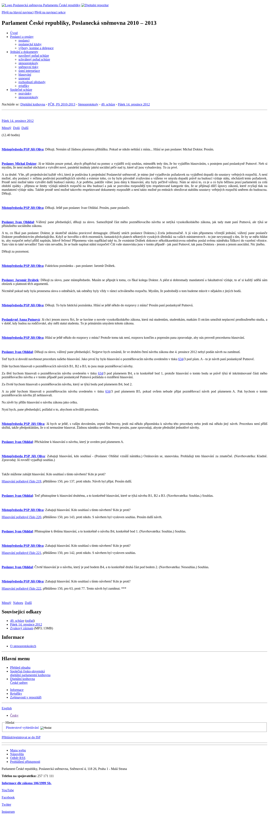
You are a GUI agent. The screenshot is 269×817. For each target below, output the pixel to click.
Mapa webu (18, 750)
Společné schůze (21, 89)
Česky (14, 715)
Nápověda (17, 754)
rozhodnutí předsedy (32, 82)
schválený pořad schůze (34, 59)
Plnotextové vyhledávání (22, 727)
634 (180, 359)
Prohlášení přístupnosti (25, 761)
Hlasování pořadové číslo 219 (21, 481)
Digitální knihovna (32, 104)
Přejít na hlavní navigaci (18, 12)
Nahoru (18, 603)
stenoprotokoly (28, 63)
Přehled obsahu (20, 667)
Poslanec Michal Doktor (19, 163)
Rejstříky (16, 693)
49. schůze (108, 104)
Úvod (14, 33)
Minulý (6, 128)
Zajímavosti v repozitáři (25, 697)
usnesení (24, 78)
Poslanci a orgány (22, 36)
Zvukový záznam (21, 628)
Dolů (16, 128)
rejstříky (23, 86)
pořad (30, 620)
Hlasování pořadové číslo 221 (21, 553)
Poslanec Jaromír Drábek (20, 280)
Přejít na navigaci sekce (50, 12)
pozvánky (25, 93)
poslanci (23, 40)
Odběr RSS (17, 758)
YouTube (8, 790)
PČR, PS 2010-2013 (61, 104)
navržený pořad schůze (33, 55)
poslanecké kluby (30, 44)
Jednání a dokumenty (24, 52)
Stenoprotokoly (88, 104)
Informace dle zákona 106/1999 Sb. (26, 783)
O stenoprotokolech (23, 646)
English (7, 708)
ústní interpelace (29, 70)
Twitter (6, 804)
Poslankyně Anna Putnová (21, 319)
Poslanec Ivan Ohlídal (18, 222)
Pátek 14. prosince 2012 (134, 104)
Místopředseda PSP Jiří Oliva (23, 149)
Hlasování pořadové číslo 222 (21, 588)
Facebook (8, 797)
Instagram (8, 811)
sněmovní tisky (28, 67)
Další (24, 128)
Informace (17, 690)
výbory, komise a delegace (36, 48)
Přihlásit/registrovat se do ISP (21, 737)
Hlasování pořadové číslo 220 (21, 517)
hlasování (24, 74)
